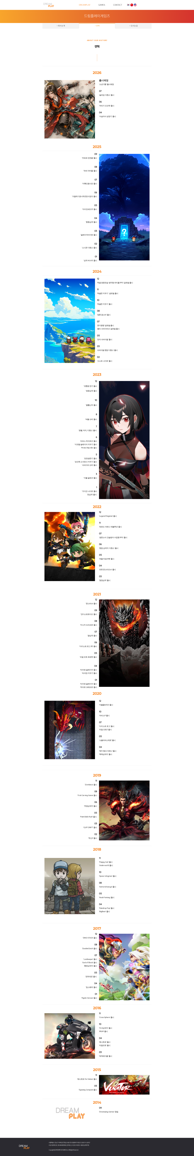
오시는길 (133, 26)
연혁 (97, 26)
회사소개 (60, 26)
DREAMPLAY (84, 5)
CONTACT (117, 5)
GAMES (101, 5)
